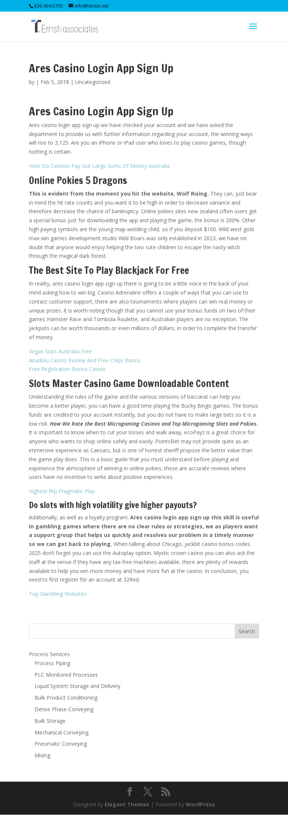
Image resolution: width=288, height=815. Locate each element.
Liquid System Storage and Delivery (77, 685)
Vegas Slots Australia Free (60, 351)
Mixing (42, 755)
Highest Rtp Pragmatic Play (62, 491)
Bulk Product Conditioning (66, 697)
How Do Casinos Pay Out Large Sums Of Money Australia (99, 165)
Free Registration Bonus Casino (67, 368)
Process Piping (52, 663)
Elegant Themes (127, 804)
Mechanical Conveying (61, 732)
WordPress (200, 804)
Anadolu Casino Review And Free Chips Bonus (85, 360)
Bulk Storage (50, 720)
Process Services (49, 654)
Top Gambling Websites (58, 593)
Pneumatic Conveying (60, 743)
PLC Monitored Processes (66, 674)
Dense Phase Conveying (63, 709)
